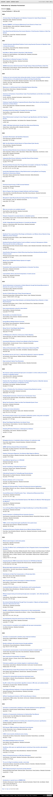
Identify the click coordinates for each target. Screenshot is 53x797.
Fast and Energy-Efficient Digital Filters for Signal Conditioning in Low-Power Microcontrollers (25, 507)
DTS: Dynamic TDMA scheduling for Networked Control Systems (18, 727)
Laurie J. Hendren (44, 552)
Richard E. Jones (21, 554)
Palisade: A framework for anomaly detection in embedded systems (19, 215)
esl (3, 168)
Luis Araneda (14, 562)
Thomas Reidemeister (36, 612)
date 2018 (5, 419)
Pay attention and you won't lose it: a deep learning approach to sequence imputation (23, 354)
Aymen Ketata (6, 664)
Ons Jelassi (14, 336)
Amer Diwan (27, 455)
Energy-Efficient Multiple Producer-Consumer (13, 321)
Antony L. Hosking (13, 554)
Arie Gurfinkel (12, 384)
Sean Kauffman (6, 112)
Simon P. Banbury (25, 82)
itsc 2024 (5, 98)
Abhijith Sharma (6, 67)
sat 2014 (5, 758)
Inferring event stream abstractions (11, 409)
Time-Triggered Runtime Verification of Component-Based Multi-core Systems (21, 689)
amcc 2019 (5, 305)
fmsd (4, 377)
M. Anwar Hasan (13, 684)
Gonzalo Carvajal (32, 166)
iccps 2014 (5, 752)
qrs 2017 (5, 519)
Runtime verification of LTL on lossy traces (13, 479)
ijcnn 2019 (5, 364)
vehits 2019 (5, 338)
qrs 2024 (5, 90)
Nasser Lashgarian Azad (23, 67)
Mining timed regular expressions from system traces (15, 567)
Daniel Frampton (36, 552)
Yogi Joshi (20, 423)
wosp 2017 (5, 532)
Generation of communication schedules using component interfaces (19, 636)
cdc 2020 (5, 249)
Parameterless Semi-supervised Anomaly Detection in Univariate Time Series (21, 267)
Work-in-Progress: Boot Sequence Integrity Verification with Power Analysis (21, 191)
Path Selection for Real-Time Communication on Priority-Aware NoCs (19, 574)
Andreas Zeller (6, 555)
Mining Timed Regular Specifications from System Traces (16, 422)
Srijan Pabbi (25, 192)
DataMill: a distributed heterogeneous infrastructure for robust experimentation (21, 610)
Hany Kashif (22, 448)
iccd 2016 (5, 544)
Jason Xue (16, 461)
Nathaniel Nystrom (44, 554)
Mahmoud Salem (6, 343)
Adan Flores (12, 349)
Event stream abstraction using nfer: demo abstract (15, 308)
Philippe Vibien (29, 151)
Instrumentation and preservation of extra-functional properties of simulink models (22, 649)
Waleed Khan (35, 151)
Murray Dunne (6, 89)
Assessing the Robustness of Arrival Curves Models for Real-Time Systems (20, 341)
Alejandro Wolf (20, 562)
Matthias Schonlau (22, 356)
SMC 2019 (5, 331)
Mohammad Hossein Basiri (9, 237)
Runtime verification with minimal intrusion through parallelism (18, 643)
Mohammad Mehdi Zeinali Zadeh (10, 770)
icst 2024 (5, 113)
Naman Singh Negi (7, 336)
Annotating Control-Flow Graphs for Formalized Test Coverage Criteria (19, 110)
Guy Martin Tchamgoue (14, 448)
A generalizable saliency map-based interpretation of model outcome (19, 273)
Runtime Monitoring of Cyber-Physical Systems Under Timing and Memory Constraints (23, 669)
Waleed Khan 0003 (7, 19)
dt (3, 399)
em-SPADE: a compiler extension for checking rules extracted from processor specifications (24, 720)
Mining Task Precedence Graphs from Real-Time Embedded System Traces (20, 402)
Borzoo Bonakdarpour (14, 323)
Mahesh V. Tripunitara (30, 763)
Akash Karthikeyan (13, 54)
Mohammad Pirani (19, 295)
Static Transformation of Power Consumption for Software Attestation (19, 580)
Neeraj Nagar (6, 60)
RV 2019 (5, 318)
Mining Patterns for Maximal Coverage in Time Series (15, 59)
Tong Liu (21, 343)
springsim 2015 (6, 653)
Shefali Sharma (6, 349)
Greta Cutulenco (14, 423)
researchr (3, 1)
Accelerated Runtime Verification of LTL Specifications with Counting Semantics (22, 587)
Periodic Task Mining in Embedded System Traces (14, 466)
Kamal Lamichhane (7, 417)
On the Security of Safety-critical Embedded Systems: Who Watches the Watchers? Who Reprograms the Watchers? (26, 500)
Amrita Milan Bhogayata (16, 192)
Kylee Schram (13, 89)
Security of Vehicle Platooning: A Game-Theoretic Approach (17, 293)
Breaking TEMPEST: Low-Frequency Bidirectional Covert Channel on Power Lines (22, 24)
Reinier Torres (12, 468)
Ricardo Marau (34, 735)
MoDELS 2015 (6, 666)
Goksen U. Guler (15, 151)
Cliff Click (12, 552)
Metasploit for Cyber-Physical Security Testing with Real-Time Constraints (20, 197)
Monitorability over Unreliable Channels (12, 314)
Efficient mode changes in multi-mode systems (14, 540)
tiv (3, 69)
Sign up (51, 1)
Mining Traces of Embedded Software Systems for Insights (17, 260)
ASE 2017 (5, 526)
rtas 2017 (5, 470)
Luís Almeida (41, 735)
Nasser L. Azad (18, 237)
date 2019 (5, 351)
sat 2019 (5, 432)
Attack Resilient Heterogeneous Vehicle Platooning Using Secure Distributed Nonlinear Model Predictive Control (25, 253)
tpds (4, 324)
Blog (27, 795)
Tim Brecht (47, 550)
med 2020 (5, 239)
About (3, 795)
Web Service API (21, 795)
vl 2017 (4, 443)
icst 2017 (5, 456)
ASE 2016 (5, 570)
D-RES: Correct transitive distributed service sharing (15, 734)
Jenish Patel (12, 34)
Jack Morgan (42, 151)
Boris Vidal (5, 166)
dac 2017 (5, 511)
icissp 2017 (5, 504)
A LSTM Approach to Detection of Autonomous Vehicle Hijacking (18, 334)
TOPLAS (5, 557)
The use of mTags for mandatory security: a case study (16, 762)
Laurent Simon (38, 757)
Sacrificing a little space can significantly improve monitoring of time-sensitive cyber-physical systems (25, 748)
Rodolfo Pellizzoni (13, 638)
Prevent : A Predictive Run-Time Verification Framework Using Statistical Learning (22, 389)
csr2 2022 (5, 188)
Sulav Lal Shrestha (7, 199)
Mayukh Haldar (6, 34)
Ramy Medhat (6, 323)
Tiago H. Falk (32, 80)
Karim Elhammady (11, 105)
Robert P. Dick (36, 781)
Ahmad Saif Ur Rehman (39, 516)
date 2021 (5, 225)
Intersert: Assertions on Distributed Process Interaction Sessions (18, 514)
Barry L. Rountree (21, 488)
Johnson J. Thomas (13, 658)
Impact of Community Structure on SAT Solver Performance (17, 755)
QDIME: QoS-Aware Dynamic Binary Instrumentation (15, 446)
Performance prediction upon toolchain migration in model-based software (20, 663)
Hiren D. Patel (12, 575)
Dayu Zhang (5, 174)
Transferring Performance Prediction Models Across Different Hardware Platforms (22, 529)
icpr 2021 (5, 277)
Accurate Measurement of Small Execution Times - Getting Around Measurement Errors (23, 493)
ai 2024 (4, 122)
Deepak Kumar (23, 671)
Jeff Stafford (24, 349)
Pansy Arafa (5, 442)
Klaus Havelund (13, 211)
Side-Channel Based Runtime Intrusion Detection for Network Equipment (20, 150)
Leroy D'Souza (6, 47)
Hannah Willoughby (40, 80)
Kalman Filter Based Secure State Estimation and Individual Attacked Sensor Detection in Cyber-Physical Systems (25, 301)
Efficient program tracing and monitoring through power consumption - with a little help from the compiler (26, 594)
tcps (4, 128)
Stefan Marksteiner (44, 67)
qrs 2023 (5, 146)
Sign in (47, 1)
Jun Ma (29, 729)
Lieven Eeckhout (17, 552)
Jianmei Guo (23, 531)
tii (3, 564)
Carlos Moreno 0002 (14, 112)
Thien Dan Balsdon (7, 26)
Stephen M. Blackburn (8, 550)
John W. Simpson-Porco (27, 303)
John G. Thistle (18, 303)
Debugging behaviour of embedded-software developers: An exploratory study (21, 440)
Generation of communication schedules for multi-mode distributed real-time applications (24, 707)
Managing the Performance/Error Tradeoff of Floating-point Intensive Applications (22, 486)
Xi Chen (4, 729)
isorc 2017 (5, 476)
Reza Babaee (6, 384)
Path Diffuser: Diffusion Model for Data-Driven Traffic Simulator (18, 52)
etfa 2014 (5, 737)
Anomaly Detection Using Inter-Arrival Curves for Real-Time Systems (19, 618)
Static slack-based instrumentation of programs (14, 656)
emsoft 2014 (5, 772)
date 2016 (5, 598)
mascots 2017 (6, 450)
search (17, 1)
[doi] (11, 21)
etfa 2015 (5, 640)
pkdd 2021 (5, 270)
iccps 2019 (5, 311)
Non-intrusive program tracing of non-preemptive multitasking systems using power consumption (26, 415)
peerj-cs (4, 357)
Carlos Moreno (6, 494)
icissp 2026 (5, 27)
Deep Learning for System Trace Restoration (13, 361)
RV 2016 (5, 590)
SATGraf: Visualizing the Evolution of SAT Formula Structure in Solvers (19, 696)
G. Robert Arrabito (7, 80)
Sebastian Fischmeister (17, 19)
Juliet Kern (9, 97)
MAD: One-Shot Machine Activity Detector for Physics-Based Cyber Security (21, 143)
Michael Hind (6, 554)
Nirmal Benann (34, 217)
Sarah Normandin (17, 82)
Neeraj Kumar (29, 770)
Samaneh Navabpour (20, 442)
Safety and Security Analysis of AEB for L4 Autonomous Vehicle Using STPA (21, 347)
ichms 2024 (5, 84)
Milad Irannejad (6, 474)
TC (3, 717)
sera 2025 (5, 62)
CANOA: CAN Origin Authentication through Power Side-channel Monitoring (21, 125)
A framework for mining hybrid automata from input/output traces (18, 676)
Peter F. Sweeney (43, 455)
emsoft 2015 (5, 679)
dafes (4, 785)
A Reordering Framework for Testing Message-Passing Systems (18, 473)
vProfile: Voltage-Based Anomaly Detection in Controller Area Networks (19, 222)
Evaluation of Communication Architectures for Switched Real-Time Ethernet (21, 714)
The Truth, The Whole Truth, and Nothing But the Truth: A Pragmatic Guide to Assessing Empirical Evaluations (26, 548)
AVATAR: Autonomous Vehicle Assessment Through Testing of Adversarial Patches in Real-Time (25, 65)
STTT (4, 212)
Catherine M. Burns (27, 97)
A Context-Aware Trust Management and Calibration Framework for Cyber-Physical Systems (24, 18)
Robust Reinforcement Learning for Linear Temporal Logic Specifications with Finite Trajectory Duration (25, 117)
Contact (7, 795)
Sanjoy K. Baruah (18, 781)
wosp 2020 (5, 263)
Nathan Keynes (36, 554)
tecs (4, 425)
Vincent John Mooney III (11, 783)
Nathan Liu (5, 224)
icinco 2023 (5, 176)
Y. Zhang (28, 612)
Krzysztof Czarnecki (41, 531)
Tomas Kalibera (29, 554)
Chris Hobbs (18, 349)
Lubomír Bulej (6, 552)
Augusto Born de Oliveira (8, 455)
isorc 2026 (5, 21)
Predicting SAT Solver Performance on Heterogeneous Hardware (18, 428)
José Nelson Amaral (40, 550)
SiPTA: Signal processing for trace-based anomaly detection (17, 768)
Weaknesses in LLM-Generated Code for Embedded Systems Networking (20, 87)
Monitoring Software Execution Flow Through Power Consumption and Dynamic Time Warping (25, 164)
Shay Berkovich (6, 645)
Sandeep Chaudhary (7, 722)
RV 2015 (5, 692)
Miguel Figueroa (27, 562)
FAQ (30, 795)
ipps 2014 (5, 744)
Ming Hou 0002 (14, 80)
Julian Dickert (22, 151)
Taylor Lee (14, 199)
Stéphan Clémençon (21, 336)
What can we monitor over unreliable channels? (14, 209)
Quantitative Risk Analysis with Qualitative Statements (16, 136)
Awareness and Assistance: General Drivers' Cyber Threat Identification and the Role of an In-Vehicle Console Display (26, 94)
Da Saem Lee (6, 54)
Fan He (4, 97)
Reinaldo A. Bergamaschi (8, 781)
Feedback (35, 795)
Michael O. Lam (13, 488)
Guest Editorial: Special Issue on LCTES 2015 (13, 460)
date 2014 (5, 711)
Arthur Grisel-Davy (16, 26)
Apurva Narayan (13, 67)
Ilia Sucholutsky (6, 356)
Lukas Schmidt (6, 524)
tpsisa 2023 (5, 140)
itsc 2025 (5, 56)
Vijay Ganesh (13, 430)
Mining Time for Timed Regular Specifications (13, 328)
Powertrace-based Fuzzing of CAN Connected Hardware (16, 184)
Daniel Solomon (12, 442)
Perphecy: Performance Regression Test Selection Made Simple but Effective (21, 453)
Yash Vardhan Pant (14, 47)
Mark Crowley (14, 620)
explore (8, 1)
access (4, 296)
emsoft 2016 (5, 628)
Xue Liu (15, 729)
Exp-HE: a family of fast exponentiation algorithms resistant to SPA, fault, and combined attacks (25, 682)
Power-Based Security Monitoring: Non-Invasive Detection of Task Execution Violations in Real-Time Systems (26, 32)
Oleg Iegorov (5, 268)
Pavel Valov (5, 531)
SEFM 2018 (5, 392)
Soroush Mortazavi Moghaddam (10, 120)
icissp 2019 (5, 290)
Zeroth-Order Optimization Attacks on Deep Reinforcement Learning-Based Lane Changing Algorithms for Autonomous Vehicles (24, 172)
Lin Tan (24, 722)
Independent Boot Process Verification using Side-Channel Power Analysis (20, 158)
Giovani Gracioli (20, 217)
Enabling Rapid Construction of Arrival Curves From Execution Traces (19, 395)
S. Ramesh (12, 678)
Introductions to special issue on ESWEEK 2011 (14, 780)
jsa (3, 219)
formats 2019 (6, 344)
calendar (13, 1)
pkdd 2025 (5, 155)
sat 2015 (5, 699)
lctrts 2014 (5, 724)
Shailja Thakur (6, 127)
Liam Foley (10, 82)
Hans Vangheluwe (25, 651)
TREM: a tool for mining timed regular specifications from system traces (20, 522)
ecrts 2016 (5, 622)
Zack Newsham (6, 430)
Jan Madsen (42, 781)
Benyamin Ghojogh (19, 245)
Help (15, 795)
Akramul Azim (6, 542)
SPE (4, 615)
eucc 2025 (5, 49)
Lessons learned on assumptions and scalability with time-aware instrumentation (22, 625)
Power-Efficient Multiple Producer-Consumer (13, 740)
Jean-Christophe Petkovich (27, 516)
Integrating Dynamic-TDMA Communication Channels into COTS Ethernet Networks (22, 560)
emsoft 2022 (5, 194)
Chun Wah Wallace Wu (16, 715)
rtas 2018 (5, 405)
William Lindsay (13, 697)
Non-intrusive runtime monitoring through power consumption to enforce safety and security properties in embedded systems (25, 373)
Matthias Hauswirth (35, 455)
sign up (8, 788)
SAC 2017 (5, 483)
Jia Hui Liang (30, 664)
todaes (4, 577)
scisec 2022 (5, 201)
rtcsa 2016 (5, 584)
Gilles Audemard (30, 757)
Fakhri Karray (45, 245)
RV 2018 (5, 385)
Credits (11, 795)
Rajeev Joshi (20, 410)
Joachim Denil (6, 651)
